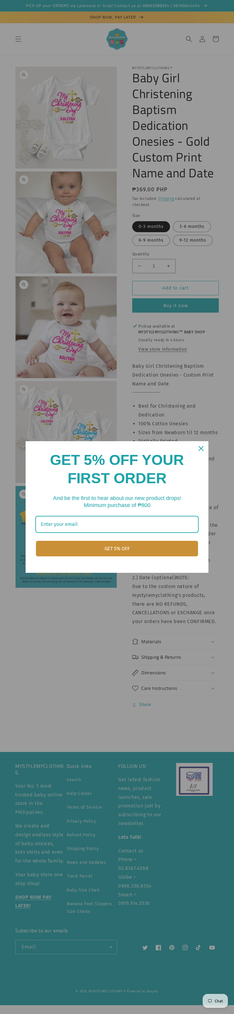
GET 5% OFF (117, 548)
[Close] (201, 448)
